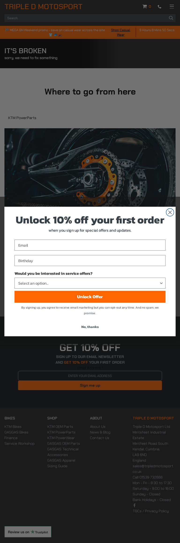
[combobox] (88, 283)
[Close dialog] (170, 212)
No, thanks (90, 326)
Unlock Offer (90, 297)
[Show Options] (161, 283)
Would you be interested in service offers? (53, 273)
